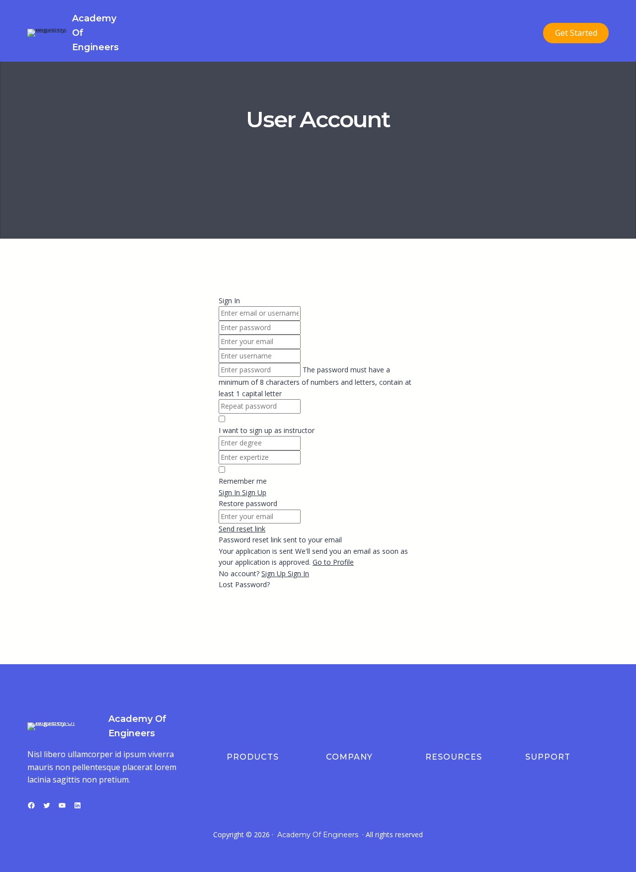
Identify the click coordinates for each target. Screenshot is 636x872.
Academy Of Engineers (317, 834)
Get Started (576, 32)
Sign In (298, 573)
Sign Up (274, 573)
